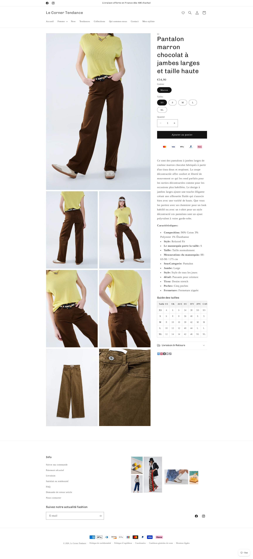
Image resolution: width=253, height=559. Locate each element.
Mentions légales (183, 543)
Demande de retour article (59, 492)
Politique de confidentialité (100, 543)
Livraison (50, 475)
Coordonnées (140, 543)
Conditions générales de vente (161, 543)
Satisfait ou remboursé (57, 481)
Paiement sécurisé (55, 470)
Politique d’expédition (123, 543)
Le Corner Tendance (78, 543)
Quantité (161, 117)
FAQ (48, 486)
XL (162, 109)
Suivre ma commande (57, 464)
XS (162, 102)
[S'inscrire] (100, 516)
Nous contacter (53, 497)
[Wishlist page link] (183, 12)
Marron (164, 90)
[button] (62, 21)
